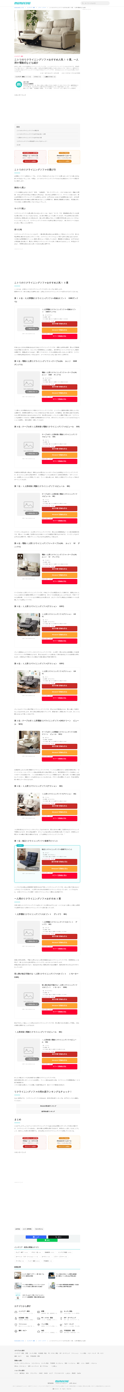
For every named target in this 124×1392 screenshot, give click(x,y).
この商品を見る (31, 328)
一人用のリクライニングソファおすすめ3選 (29, 137)
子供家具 (48, 1261)
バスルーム (94, 1363)
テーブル (20, 1261)
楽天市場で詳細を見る (54, 323)
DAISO (46, 1373)
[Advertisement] (30, 109)
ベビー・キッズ (92, 1353)
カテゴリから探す (20, 1350)
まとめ (18, 144)
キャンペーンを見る (30, 161)
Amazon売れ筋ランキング (48, 1106)
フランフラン (33, 1373)
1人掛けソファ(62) (49, 76)
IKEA (27, 1373)
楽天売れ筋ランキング (48, 1111)
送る (48, 1240)
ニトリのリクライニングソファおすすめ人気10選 (31, 134)
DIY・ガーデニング (65, 1353)
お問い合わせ (72, 1383)
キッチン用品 (33, 1353)
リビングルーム (39, 1229)
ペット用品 (83, 1353)
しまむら (68, 1373)
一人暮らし (54, 1366)
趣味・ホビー (18, 1356)
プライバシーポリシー (61, 1383)
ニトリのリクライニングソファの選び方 (28, 130)
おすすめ (18, 1229)
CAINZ (40, 1373)
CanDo (79, 1373)
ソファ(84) (37, 76)
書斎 (78, 1363)
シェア (37, 1237)
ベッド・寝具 (34, 1261)
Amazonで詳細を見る (59, 330)
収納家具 (49, 1252)
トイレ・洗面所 (85, 1363)
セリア (51, 1373)
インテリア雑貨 (64, 1252)
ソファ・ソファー (60, 1256)
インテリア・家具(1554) (23, 76)
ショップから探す (20, 1370)
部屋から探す (18, 1360)
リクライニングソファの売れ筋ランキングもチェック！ (32, 141)
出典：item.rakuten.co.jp (28, 333)
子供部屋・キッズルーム (56, 1363)
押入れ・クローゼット (20, 1366)
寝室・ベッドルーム (70, 1363)
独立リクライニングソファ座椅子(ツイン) (57, 849)
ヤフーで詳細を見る (54, 335)
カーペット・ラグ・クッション (27, 1256)
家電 (27, 1353)
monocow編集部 (28, 83)
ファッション (75, 1353)
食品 (27, 1356)
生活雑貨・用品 (42, 1353)
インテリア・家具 (18, 56)
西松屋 (73, 1373)
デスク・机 (36, 1252)
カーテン (46, 1256)
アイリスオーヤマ (59, 1373)
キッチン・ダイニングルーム (22, 1363)
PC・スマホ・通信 (53, 1353)
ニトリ (16, 1373)
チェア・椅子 (22, 1252)
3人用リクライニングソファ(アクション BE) (59, 794)
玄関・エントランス (33, 1366)
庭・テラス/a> (44, 1366)
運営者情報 (51, 1383)
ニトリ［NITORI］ (27, 1229)
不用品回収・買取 (35, 1356)
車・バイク (100, 1353)
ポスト (60, 1237)
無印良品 (22, 1373)
